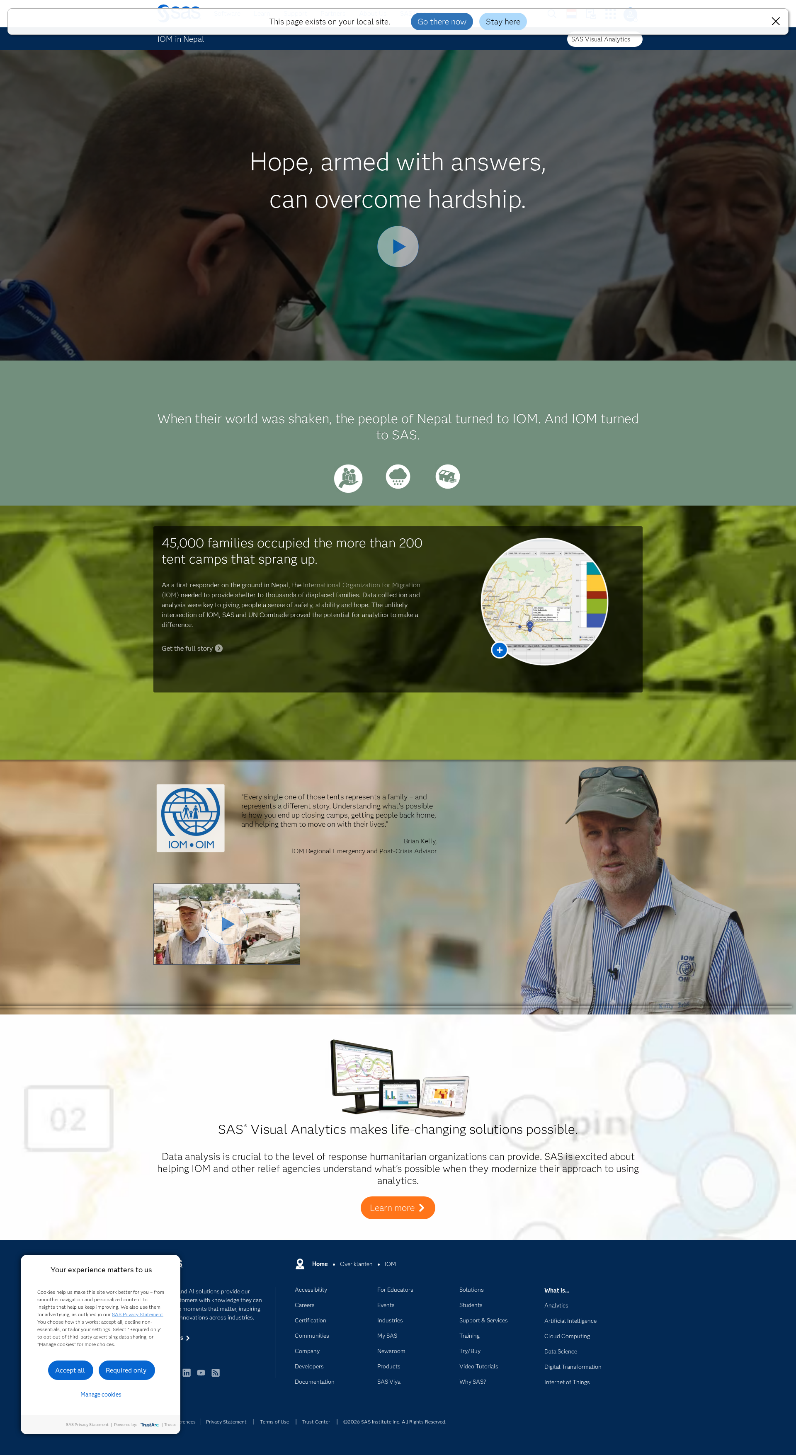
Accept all (70, 1370)
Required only (126, 1370)
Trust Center (316, 1422)
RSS (215, 1376)
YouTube (201, 1376)
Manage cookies (100, 1394)
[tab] (348, 491)
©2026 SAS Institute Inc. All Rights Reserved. (395, 1422)
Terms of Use (274, 1422)
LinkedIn (186, 1376)
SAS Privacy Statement (137, 1314)
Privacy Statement (226, 1422)
